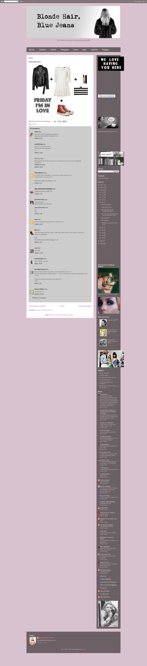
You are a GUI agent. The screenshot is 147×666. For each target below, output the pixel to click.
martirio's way (104, 460)
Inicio (62, 306)
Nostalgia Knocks (105, 570)
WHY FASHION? (105, 546)
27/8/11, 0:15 (38, 183)
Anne (36, 219)
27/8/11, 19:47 (38, 224)
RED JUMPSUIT (104, 481)
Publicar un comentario (39, 298)
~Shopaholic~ (104, 468)
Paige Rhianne (39, 172)
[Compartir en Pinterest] (66, 121)
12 (103, 192)
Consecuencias (105, 480)
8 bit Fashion (105, 220)
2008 (101, 243)
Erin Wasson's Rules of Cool (108, 377)
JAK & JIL (103, 576)
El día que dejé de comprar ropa (109, 497)
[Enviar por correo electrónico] (58, 121)
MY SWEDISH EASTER (106, 526)
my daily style (104, 594)
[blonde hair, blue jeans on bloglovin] (106, 97)
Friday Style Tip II (106, 207)
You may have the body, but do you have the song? (109, 214)
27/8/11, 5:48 (38, 213)
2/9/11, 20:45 (38, 263)
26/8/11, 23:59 (38, 167)
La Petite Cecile (105, 474)
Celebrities (94, 50)
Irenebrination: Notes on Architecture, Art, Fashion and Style (108, 411)
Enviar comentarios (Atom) (44, 310)
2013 (101, 185)
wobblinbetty (38, 144)
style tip (34, 124)
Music (84, 50)
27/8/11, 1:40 (38, 194)
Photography (65, 50)
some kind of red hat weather (108, 532)
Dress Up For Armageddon (108, 582)
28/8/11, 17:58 (38, 253)
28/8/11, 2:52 (38, 242)
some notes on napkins (107, 512)
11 (103, 195)
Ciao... (102, 520)
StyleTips (31, 50)
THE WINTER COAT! (105, 503)
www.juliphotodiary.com (41, 207)
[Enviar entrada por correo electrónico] (54, 121)
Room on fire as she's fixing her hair (112, 331)
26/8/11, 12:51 (38, 152)
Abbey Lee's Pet (104, 373)
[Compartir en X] (62, 121)
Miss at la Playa (105, 495)
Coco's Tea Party (105, 554)
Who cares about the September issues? (107, 210)
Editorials (53, 50)
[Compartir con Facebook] (64, 121)
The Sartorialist (105, 430)
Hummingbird (104, 444)
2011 (101, 190)
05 (103, 233)
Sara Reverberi (39, 258)
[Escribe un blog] (60, 121)
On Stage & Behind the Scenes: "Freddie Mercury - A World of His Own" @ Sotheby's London (109, 416)
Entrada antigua (85, 306)
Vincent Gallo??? (113, 320)
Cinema (75, 50)
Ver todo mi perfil (42, 642)
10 (103, 197)
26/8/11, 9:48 (38, 138)
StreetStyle (105, 50)
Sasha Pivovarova (105, 380)
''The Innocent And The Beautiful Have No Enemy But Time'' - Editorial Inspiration (109, 489)
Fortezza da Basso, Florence (108, 432)
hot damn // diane (105, 571)
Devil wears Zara (105, 452)
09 (103, 200)
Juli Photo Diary (39, 199)
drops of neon (104, 562)
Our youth (103, 588)
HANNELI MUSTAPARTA (107, 502)
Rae (35, 230)
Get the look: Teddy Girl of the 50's (112, 341)
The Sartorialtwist (106, 204)
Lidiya (36, 131)
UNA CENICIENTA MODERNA (43, 189)
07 (103, 227)
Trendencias (104, 394)
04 (103, 235)
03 (103, 238)
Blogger (83, 649)
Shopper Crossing (39, 164)
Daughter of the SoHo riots (108, 519)
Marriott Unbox (104, 514)
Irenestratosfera (105, 597)
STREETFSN (104, 508)
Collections (42, 50)
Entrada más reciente (37, 306)
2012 (101, 187)
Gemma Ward (104, 375)
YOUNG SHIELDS (105, 579)
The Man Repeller (105, 436)
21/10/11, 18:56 (38, 294)
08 (103, 202)
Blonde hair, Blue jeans (46, 637)
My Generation (105, 218)
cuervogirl (103, 531)
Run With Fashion (40, 269)
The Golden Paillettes (106, 525)
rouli (35, 248)
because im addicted (106, 422)
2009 (101, 241)
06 (103, 230)
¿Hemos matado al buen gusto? (109, 469)
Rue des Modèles (105, 486)
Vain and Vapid (104, 591)
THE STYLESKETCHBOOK (108, 585)
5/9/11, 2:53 (37, 283)
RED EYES (103, 475)
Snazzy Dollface (39, 289)
